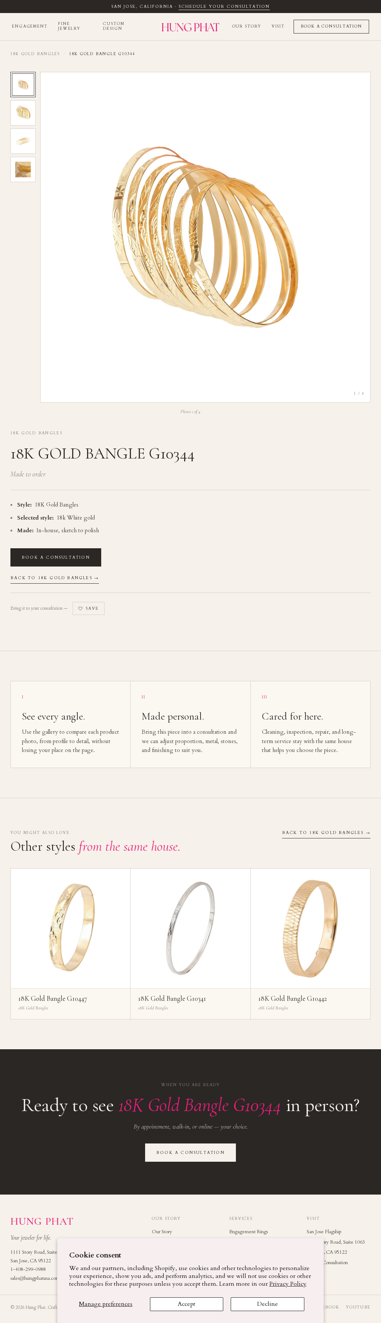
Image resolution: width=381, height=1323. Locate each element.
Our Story (246, 26)
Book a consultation (56, 557)
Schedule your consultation (224, 6)
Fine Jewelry (69, 26)
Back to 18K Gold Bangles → (54, 578)
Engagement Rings (248, 1231)
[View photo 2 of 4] (23, 113)
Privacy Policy (288, 1284)
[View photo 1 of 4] (23, 84)
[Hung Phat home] (190, 26)
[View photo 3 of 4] (23, 141)
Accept (186, 1304)
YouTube (358, 1307)
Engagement (30, 26)
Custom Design (113, 26)
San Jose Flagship (324, 1231)
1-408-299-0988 (28, 1269)
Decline (267, 1304)
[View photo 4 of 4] (23, 169)
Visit (278, 26)
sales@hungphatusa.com (35, 1278)
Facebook (326, 1307)
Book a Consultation (331, 26)
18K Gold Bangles (35, 54)
